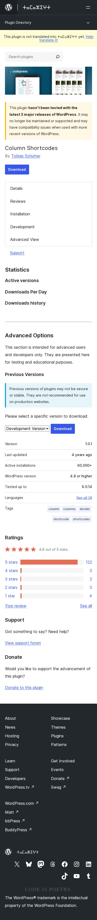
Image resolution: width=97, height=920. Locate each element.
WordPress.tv (20, 787)
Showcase (60, 718)
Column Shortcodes (31, 148)
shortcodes (81, 519)
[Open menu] (89, 7)
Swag (58, 787)
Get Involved (63, 760)
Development (22, 226)
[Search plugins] (58, 57)
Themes (58, 727)
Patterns (59, 744)
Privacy (12, 744)
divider (85, 509)
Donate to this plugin (24, 687)
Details (16, 188)
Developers (15, 778)
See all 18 (84, 498)
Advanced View (24, 239)
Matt (12, 812)
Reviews (18, 201)
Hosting (12, 735)
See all (86, 605)
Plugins (57, 735)
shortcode (61, 519)
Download (17, 169)
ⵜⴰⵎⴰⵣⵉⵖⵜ (28, 852)
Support (17, 252)
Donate (60, 778)
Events (57, 769)
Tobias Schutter (25, 155)
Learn (10, 760)
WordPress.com (22, 803)
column (53, 509)
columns (69, 509)
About (10, 718)
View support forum (23, 642)
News (10, 727)
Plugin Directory (18, 22)
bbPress (15, 820)
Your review (15, 605)
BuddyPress (18, 829)
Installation (20, 213)
